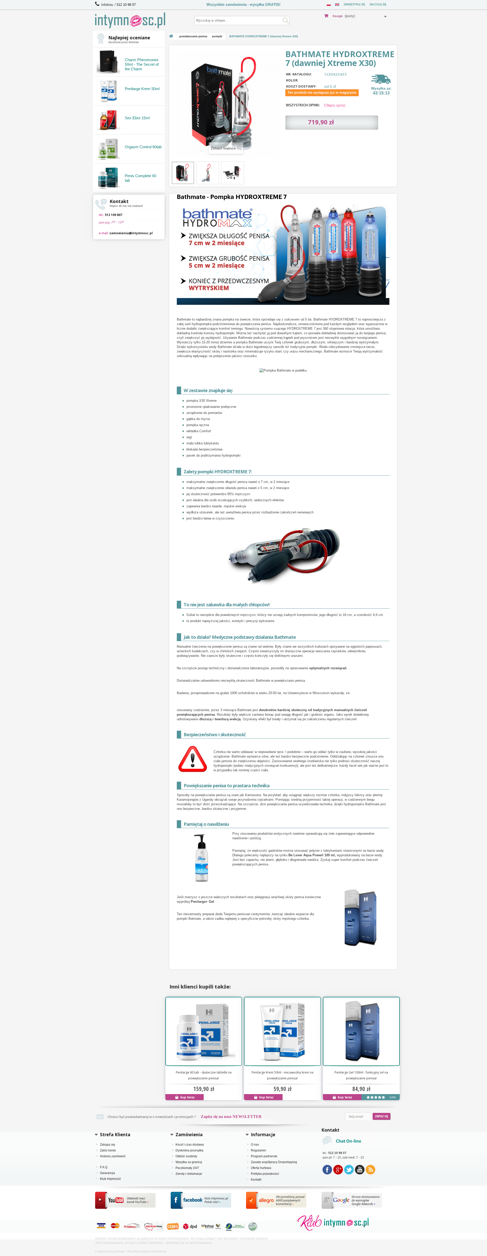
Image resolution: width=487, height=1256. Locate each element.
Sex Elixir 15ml (137, 118)
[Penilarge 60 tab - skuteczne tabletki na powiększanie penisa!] (203, 1031)
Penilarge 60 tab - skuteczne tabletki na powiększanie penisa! (204, 1075)
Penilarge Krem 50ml (142, 89)
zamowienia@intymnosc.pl (131, 233)
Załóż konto (108, 1150)
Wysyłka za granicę (189, 1162)
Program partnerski (264, 1156)
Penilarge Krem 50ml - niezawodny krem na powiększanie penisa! (283, 1075)
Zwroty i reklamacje (189, 1174)
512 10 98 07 (126, 5)
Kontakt (256, 1179)
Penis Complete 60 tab (140, 178)
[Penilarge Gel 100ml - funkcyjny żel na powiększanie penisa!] (361, 1031)
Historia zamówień (113, 1156)
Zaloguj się (377, 4)
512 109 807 (113, 215)
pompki (217, 36)
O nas (255, 1144)
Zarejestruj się (354, 4)
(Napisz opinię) (334, 105)
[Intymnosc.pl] (142, 20)
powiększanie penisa (193, 36)
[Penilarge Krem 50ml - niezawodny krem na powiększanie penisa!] (282, 1031)
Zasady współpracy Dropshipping (274, 1162)
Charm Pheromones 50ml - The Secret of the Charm (142, 64)
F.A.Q (103, 1167)
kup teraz (187, 1097)
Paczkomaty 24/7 (187, 1168)
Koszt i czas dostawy (190, 1144)
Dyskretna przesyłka (189, 1150)
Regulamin (258, 1150)
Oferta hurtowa (261, 1168)
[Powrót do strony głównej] (171, 36)
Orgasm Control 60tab (143, 147)
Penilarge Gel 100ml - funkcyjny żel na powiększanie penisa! (361, 1075)
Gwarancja (107, 1173)
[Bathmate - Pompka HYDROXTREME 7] (183, 173)
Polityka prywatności (265, 1174)
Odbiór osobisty (186, 1156)
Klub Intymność (110, 1179)
